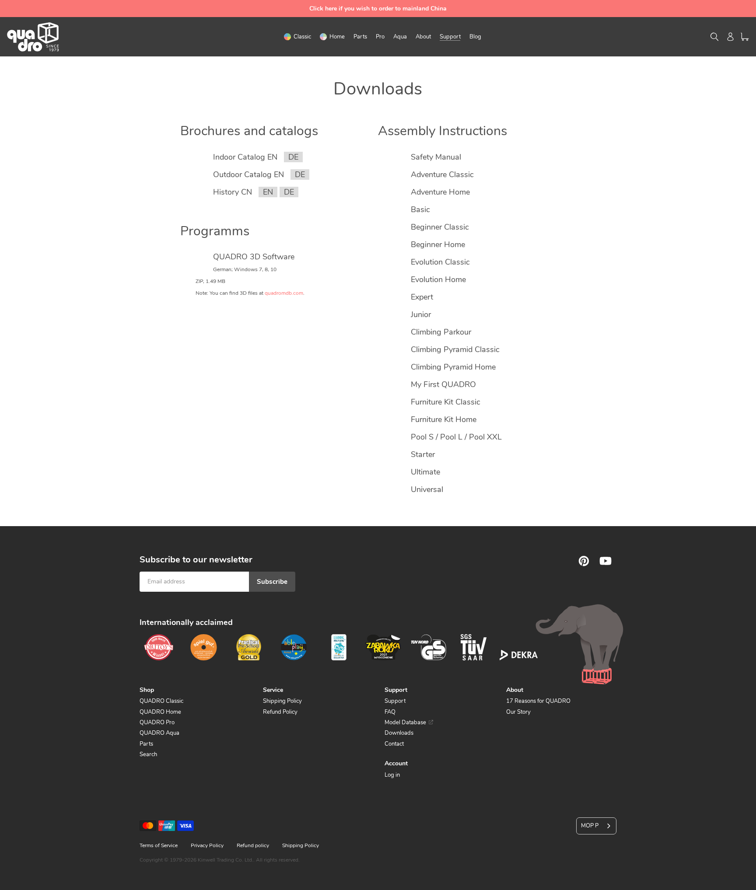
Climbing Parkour (441, 332)
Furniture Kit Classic (445, 402)
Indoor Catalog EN (245, 157)
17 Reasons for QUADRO (538, 701)
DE (293, 157)
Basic (420, 209)
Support (395, 701)
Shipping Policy (282, 701)
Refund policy (253, 845)
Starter (423, 454)
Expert (422, 297)
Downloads (399, 733)
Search (148, 754)
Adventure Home (440, 192)
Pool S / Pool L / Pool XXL (456, 437)
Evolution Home (438, 279)
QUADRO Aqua (159, 733)
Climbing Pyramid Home (453, 367)
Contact (394, 744)
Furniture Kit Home (443, 419)
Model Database (405, 722)
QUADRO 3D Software (253, 256)
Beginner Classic (440, 227)
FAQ (390, 712)
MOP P (589, 826)
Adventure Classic (442, 174)
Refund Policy (280, 712)
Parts (146, 744)
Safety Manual (436, 157)
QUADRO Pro (157, 722)
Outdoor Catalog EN (248, 174)
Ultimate (425, 472)
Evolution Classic (440, 262)
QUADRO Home (160, 712)
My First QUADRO (443, 384)
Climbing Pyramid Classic (455, 349)
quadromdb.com (284, 293)
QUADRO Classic (161, 701)
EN (268, 192)
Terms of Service (159, 845)
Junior (421, 314)
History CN (232, 192)
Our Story (518, 712)
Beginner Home (438, 244)
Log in (392, 775)
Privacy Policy (207, 845)
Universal (427, 489)
